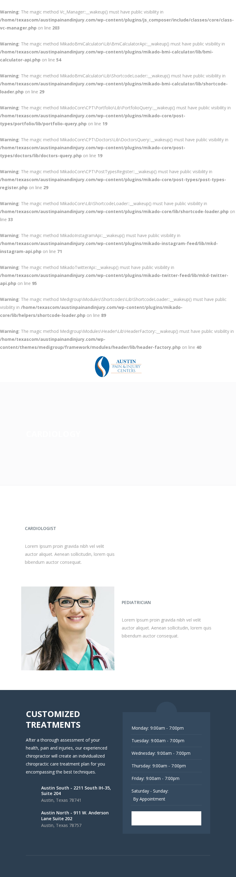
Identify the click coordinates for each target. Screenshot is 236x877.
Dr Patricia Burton (147, 593)
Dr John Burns (44, 519)
